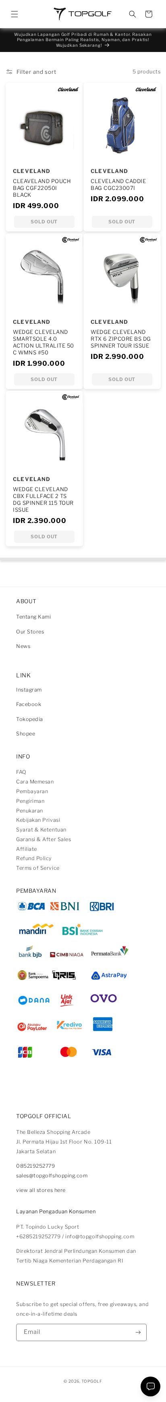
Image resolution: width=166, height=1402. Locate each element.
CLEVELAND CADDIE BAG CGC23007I (118, 184)
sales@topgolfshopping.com (52, 1176)
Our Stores (30, 632)
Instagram (29, 690)
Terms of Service (38, 868)
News (23, 646)
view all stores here (41, 1190)
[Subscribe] (138, 1332)
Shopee (25, 734)
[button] (14, 14)
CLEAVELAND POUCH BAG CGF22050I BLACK (42, 188)
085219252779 (35, 1166)
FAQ (21, 772)
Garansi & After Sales (43, 839)
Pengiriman (30, 801)
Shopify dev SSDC (91, 1387)
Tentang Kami (33, 617)
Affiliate (26, 849)
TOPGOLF (91, 1381)
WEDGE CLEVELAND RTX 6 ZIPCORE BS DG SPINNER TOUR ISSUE (121, 339)
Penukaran (29, 811)
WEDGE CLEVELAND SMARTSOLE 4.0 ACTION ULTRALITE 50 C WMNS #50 (43, 342)
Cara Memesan (35, 782)
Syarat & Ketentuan (41, 830)
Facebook (28, 704)
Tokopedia (29, 719)
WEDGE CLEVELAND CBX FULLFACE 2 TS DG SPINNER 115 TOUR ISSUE (43, 499)
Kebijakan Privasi (38, 820)
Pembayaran (32, 791)
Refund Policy (34, 858)
